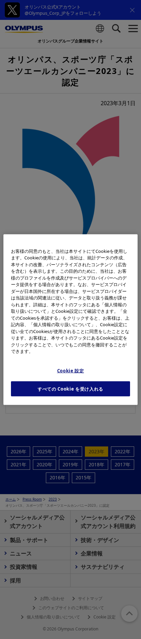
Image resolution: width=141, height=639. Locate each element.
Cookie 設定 (70, 370)
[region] (70, 319)
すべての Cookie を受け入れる (70, 389)
